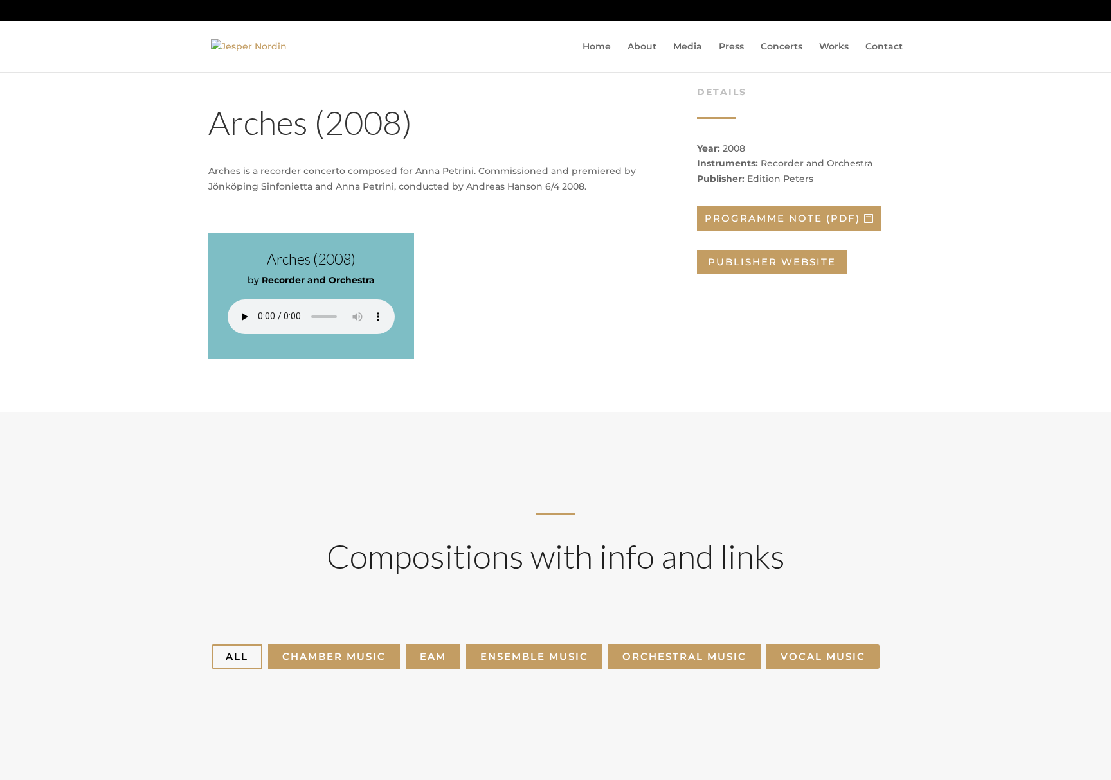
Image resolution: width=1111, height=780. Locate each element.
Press (731, 47)
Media (687, 47)
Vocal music (823, 656)
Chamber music (334, 656)
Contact (884, 47)
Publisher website (772, 262)
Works (834, 47)
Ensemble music (534, 656)
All (237, 656)
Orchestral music (684, 656)
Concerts (781, 47)
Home (597, 47)
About (642, 47)
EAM (433, 656)
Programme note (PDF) (782, 218)
